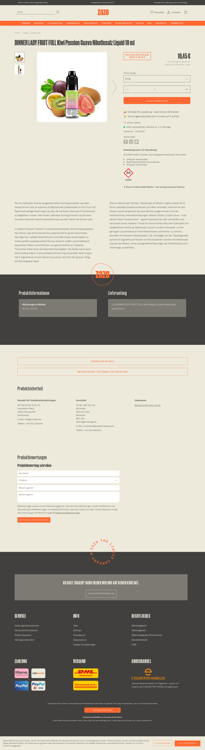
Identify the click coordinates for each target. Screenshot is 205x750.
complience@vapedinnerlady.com (98, 426)
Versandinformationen (26, 630)
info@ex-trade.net (33, 419)
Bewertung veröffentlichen (34, 520)
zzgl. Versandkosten (183, 62)
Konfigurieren (162, 743)
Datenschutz (79, 639)
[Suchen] (58, 12)
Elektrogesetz (139, 630)
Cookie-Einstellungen (84, 644)
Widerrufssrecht (23, 635)
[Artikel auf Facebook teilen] (126, 141)
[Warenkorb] (186, 12)
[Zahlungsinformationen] (30, 679)
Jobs (75, 625)
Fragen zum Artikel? (102, 361)
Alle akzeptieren (187, 743)
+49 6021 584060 (34, 423)
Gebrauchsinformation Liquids (148, 405)
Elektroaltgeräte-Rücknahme (147, 635)
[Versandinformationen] (85, 679)
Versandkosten (127, 703)
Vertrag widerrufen (24, 639)
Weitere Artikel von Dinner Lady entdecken (102, 371)
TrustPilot (174, 116)
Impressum (79, 635)
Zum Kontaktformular (101, 593)
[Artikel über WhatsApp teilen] (131, 141)
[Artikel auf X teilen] (136, 141)
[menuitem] (35, 11)
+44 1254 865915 (92, 430)
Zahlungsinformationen (27, 625)
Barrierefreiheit (139, 639)
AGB (134, 644)
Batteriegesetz (139, 625)
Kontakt (77, 630)
